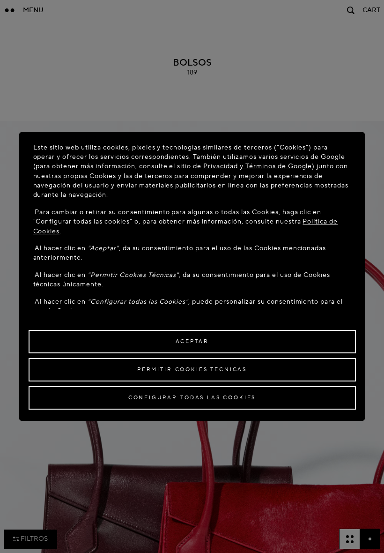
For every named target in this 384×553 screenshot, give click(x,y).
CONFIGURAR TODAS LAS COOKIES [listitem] (192, 397)
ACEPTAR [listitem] (192, 341)
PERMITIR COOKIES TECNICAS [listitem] (192, 369)
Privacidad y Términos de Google (257, 166)
